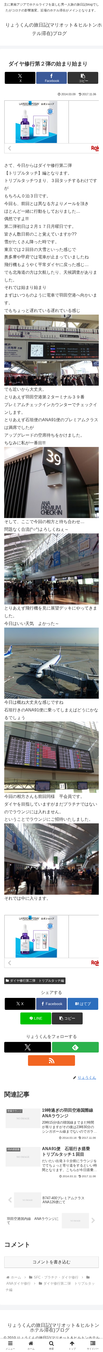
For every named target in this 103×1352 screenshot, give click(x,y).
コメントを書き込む (51, 1262)
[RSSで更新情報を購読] (51, 1060)
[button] (83, 78)
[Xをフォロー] (27, 1047)
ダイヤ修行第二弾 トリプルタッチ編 (37, 981)
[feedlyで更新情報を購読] (75, 1047)
